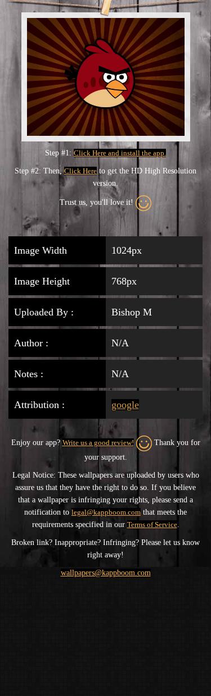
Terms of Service (152, 524)
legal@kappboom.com (106, 512)
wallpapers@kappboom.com (106, 573)
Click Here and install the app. (120, 153)
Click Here (80, 171)
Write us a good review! (98, 442)
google (125, 404)
